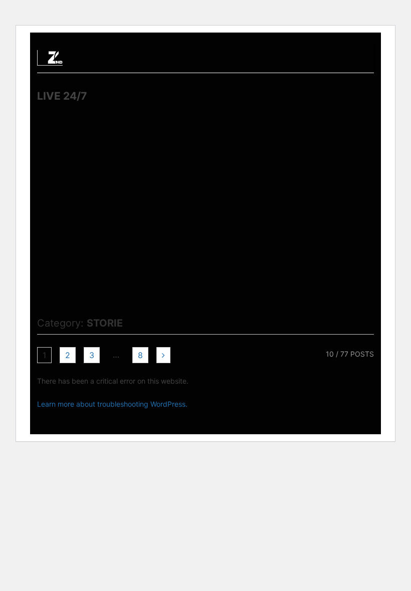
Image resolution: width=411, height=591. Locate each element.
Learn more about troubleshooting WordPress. (112, 404)
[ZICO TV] (55, 60)
